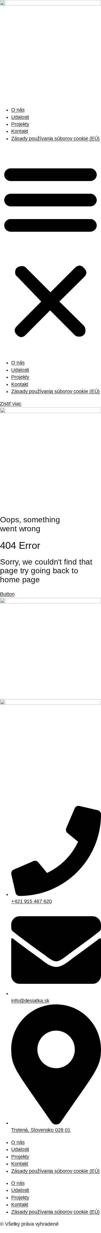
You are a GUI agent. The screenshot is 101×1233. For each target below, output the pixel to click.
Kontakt (19, 131)
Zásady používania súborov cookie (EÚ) (55, 138)
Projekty (20, 124)
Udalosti (20, 117)
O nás (18, 110)
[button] (50, 250)
